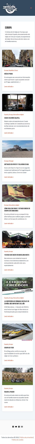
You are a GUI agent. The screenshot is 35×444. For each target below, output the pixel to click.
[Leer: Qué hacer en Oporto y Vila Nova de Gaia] (17, 149)
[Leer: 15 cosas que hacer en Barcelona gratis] (17, 239)
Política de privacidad (26, 437)
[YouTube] (16, 427)
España (6, 114)
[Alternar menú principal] (31, 8)
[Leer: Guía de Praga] (17, 58)
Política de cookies (17, 440)
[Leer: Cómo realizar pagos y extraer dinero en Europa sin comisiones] (17, 193)
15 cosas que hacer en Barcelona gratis (16, 255)
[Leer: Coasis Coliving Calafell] (17, 102)
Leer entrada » (9, 86)
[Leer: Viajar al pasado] (17, 376)
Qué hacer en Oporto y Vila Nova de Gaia (16, 164)
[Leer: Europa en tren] (17, 332)
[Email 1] (22, 427)
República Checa (13, 70)
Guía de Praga (8, 74)
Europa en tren (9, 348)
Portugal (11, 161)
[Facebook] (13, 427)
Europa (6, 70)
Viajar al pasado (9, 392)
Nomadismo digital (18, 114)
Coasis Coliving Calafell (12, 118)
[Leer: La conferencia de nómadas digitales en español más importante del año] (17, 286)
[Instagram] (19, 427)
